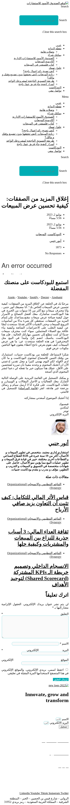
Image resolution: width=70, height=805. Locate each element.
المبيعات (41, 234)
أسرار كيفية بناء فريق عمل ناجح (36, 84)
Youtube (22, 297)
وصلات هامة (47, 51)
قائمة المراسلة (28, 388)
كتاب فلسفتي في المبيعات (39, 64)
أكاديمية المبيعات (44, 61)
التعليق (35, 613)
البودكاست (55, 87)
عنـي (58, 45)
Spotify (34, 297)
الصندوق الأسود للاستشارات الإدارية (34, 58)
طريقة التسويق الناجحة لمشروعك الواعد (31, 80)
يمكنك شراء (54, 55)
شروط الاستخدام (58, 779)
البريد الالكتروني (59, 722)
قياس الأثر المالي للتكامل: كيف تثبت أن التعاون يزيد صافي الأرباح (35, 503)
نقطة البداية (54, 48)
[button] (35, 6)
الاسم (64, 643)
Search (63, 20)
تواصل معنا (62, 760)
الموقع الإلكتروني (35, 659)
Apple (11, 297)
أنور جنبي (58, 443)
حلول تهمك (55, 68)
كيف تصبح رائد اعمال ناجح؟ (38, 71)
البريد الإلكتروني (35, 650)
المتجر (65, 747)
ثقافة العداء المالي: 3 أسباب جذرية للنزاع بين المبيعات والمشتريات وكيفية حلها (38, 538)
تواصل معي (54, 90)
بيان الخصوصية (60, 772)
